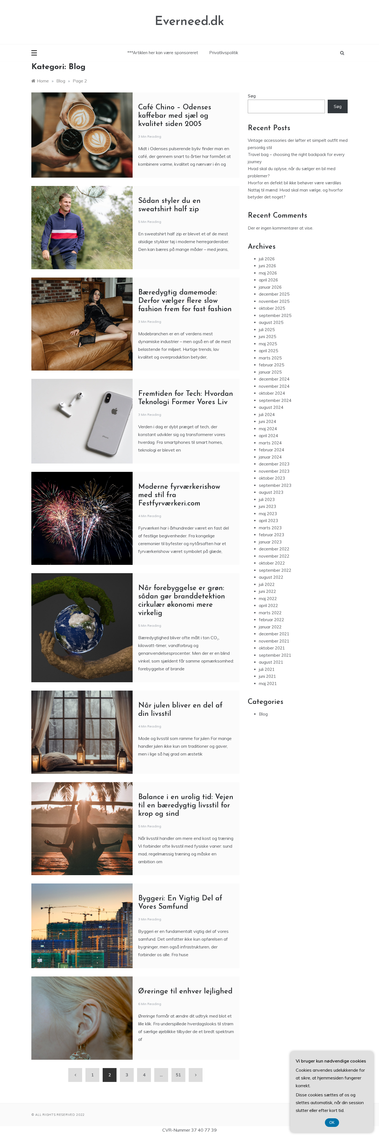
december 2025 (274, 294)
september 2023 (275, 485)
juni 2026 (267, 265)
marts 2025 (270, 358)
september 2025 (275, 315)
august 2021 (271, 662)
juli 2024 (267, 414)
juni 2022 (267, 591)
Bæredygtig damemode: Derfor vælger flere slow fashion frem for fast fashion (185, 301)
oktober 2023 (272, 478)
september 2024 (275, 400)
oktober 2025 (272, 308)
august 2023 (271, 492)
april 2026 (268, 280)
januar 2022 (270, 627)
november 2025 (274, 301)
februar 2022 (271, 619)
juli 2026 (267, 258)
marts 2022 (270, 612)
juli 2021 (267, 669)
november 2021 (274, 641)
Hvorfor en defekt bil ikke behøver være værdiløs (294, 182)
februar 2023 (271, 534)
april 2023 (268, 520)
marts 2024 (270, 442)
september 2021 (275, 655)
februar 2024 (271, 449)
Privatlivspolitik (223, 52)
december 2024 (274, 379)
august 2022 (271, 577)
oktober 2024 (272, 393)
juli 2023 (267, 499)
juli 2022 (267, 584)
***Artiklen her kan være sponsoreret (162, 52)
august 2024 (271, 407)
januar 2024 (270, 457)
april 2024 (268, 435)
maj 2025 (268, 343)
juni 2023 (267, 506)
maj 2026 (268, 273)
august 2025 (271, 322)
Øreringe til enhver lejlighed (185, 991)
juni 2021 (267, 676)
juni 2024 (267, 421)
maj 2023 (268, 513)
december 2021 (274, 633)
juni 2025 (267, 336)
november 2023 (274, 471)
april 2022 (268, 605)
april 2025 (268, 350)
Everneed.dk (189, 22)
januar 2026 (270, 287)
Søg (252, 96)
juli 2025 (267, 329)
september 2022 (275, 570)
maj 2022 (268, 598)
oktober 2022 (272, 563)
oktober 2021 (272, 648)
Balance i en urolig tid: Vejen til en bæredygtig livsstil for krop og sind (185, 806)
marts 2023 (270, 527)
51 (178, 1074)
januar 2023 (270, 542)
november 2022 (274, 556)
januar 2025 (270, 372)
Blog (263, 714)
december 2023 (274, 464)
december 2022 (274, 549)
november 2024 (274, 386)
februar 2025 (271, 364)
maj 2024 (268, 428)
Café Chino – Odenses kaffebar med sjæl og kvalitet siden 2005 (174, 116)
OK (332, 1123)
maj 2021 (268, 683)
